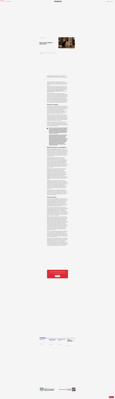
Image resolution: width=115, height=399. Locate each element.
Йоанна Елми (44, 37)
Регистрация (108, 1)
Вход (111, 1)
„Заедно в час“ (64, 75)
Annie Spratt (71, 48)
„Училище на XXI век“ (63, 123)
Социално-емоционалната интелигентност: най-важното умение (70, 340)
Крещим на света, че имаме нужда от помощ (65, 390)
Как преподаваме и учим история (61, 339)
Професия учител (42, 339)
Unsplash (74, 48)
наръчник (48, 220)
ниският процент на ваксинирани (54, 90)
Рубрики (3, 1)
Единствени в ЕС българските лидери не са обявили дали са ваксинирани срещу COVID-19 (49, 390)
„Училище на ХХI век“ (50, 75)
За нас (5, 1)
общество (41, 53)
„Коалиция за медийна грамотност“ (52, 148)
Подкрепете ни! (9, 1)
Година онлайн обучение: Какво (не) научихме (52, 339)
